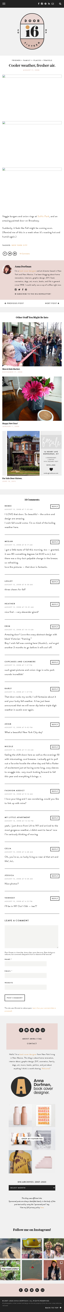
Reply (55, 506)
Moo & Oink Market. (11, 369)
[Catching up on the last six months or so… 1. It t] (54, 1270)
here (42, 1207)
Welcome (46, 1068)
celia (8, 848)
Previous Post (15, 303)
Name (8, 959)
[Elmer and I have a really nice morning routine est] (10, 1248)
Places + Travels (43, 60)
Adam (8, 724)
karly (8, 688)
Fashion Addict (15, 790)
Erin (7, 626)
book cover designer (27, 270)
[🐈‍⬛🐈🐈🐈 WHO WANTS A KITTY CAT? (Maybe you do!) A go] (10, 1270)
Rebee (8, 506)
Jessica (9, 875)
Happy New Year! (10, 423)
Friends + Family (21, 60)
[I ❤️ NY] (32, 1270)
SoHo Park (43, 216)
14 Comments (25, 253)
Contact (32, 1043)
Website (9, 983)
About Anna (29, 1039)
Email (8, 971)
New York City (19, 245)
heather (10, 603)
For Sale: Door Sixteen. (12, 478)
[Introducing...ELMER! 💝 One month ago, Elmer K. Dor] (32, 1248)
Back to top (52, 1308)
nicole (9, 746)
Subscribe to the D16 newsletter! (34, 294)
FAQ (40, 1039)
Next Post (51, 303)
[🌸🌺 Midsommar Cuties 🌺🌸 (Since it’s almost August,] (54, 1248)
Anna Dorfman (23, 266)
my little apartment (17, 817)
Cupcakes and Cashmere (20, 661)
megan (9, 541)
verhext (10, 897)
